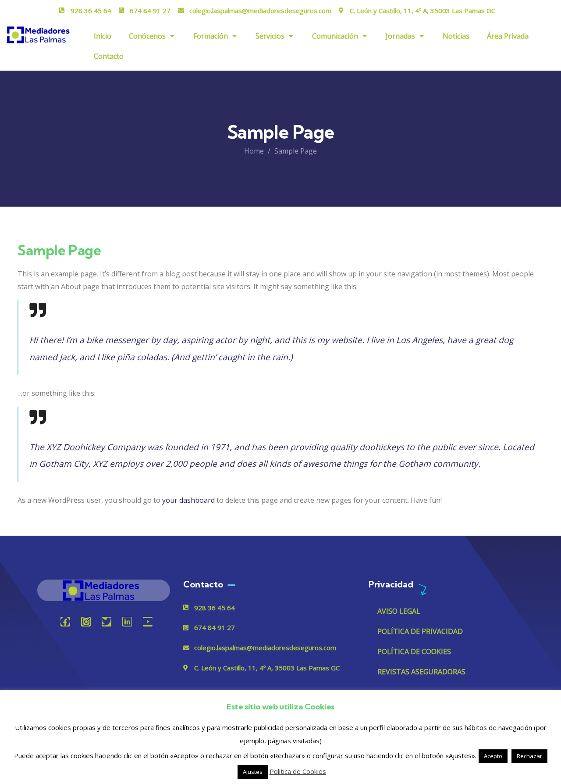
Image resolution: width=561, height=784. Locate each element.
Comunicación (335, 36)
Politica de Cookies (298, 771)
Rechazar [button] (529, 756)
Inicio (102, 36)
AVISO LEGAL (398, 611)
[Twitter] (106, 621)
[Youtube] (148, 621)
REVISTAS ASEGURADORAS (421, 672)
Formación (210, 36)
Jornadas (400, 36)
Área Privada (508, 36)
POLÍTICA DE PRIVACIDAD (420, 631)
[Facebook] (65, 621)
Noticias (456, 36)
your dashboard (188, 500)
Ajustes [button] (253, 772)
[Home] (103, 590)
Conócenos (147, 36)
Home (254, 151)
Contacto (109, 56)
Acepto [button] (493, 756)
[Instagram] (86, 621)
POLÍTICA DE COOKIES (414, 651)
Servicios (270, 36)
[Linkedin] (127, 621)
